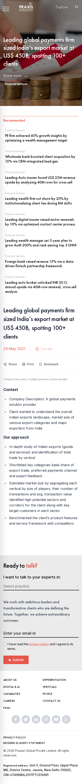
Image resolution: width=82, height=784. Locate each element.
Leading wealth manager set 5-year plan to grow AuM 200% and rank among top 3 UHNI (40, 242)
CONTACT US (52, 701)
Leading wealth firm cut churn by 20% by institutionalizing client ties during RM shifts (38, 200)
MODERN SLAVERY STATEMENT (24, 743)
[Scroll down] (41, 95)
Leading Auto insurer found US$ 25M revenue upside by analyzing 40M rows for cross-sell (40, 179)
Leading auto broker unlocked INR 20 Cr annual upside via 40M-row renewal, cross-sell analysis (40, 287)
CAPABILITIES (11, 694)
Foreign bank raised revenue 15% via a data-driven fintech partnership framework (39, 263)
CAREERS (9, 701)
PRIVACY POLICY (14, 737)
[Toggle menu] (6, 7)
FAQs (6, 708)
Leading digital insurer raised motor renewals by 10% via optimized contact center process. (40, 221)
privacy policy (39, 644)
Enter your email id (19, 633)
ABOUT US (10, 680)
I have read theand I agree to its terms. (40, 646)
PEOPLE (47, 694)
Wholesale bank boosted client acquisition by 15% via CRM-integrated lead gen (40, 158)
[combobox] (41, 586)
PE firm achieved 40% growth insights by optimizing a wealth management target (36, 137)
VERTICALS (50, 687)
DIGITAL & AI (11, 687)
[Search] (76, 6)
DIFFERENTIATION (54, 680)
